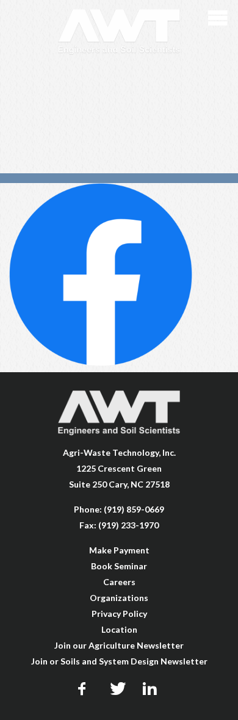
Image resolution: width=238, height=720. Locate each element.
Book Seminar (119, 566)
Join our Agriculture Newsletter (119, 645)
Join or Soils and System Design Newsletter (119, 661)
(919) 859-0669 (134, 509)
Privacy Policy (119, 613)
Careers (119, 582)
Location (119, 629)
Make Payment (119, 550)
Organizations (119, 597)
